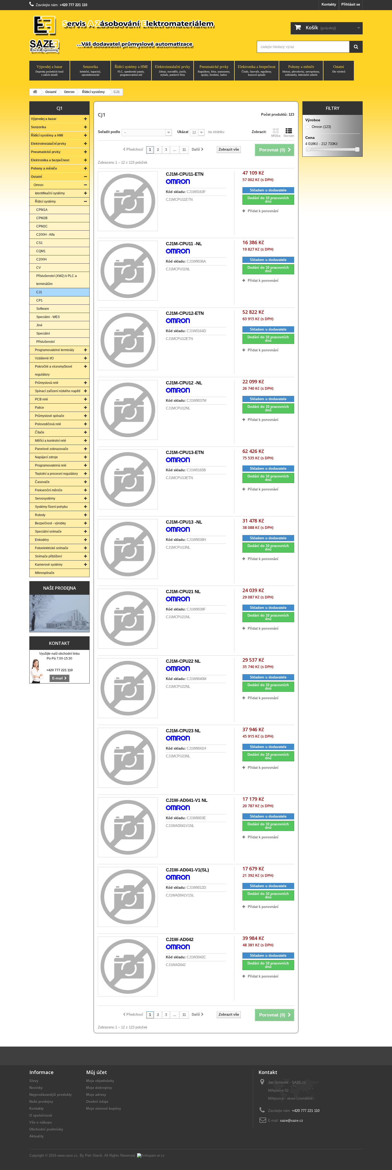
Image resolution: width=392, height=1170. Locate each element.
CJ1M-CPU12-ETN (185, 313)
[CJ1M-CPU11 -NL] (128, 270)
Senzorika (90, 70)
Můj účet (96, 1072)
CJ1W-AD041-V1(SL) (187, 870)
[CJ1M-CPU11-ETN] (128, 201)
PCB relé (41, 399)
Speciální (43, 333)
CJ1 (39, 292)
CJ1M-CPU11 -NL (184, 244)
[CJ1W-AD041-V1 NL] (128, 827)
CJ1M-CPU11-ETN (184, 174)
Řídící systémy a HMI (131, 70)
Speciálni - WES (48, 317)
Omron (38, 185)
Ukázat (182, 132)
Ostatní (338, 69)
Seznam (288, 135)
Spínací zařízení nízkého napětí (57, 391)
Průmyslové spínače (49, 416)
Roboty (40, 515)
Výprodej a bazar (49, 70)
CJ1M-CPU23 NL (183, 731)
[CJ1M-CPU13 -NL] (128, 549)
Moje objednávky (100, 1081)
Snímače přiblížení (48, 556)
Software (42, 309)
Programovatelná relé (50, 465)
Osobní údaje (97, 1102)
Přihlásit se (350, 4)
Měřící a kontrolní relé (50, 441)
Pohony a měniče (301, 70)
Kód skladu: (176, 192)
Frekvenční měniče (48, 490)
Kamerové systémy (48, 564)
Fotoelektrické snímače (51, 548)
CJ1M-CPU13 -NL (184, 522)
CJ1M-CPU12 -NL (184, 383)
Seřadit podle (109, 132)
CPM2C (42, 226)
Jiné (39, 325)
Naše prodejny (41, 1102)
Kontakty (329, 4)
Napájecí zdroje (46, 457)
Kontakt (59, 643)
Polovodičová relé (48, 424)
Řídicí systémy (45, 201)
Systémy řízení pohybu (51, 507)
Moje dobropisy (99, 1088)
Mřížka (275, 135)
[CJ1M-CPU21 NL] (128, 618)
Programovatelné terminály (54, 350)
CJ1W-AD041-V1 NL (186, 800)
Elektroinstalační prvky (172, 70)
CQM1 (41, 251)
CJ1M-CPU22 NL (183, 661)
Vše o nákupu (40, 1122)
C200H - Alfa (45, 234)
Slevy (33, 1081)
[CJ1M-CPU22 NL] (128, 688)
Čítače (39, 432)
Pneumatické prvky (214, 70)
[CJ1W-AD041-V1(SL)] (128, 897)
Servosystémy (45, 498)
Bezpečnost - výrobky (50, 523)
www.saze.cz (67, 1155)
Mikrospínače (44, 573)
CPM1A (41, 210)
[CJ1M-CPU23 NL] (128, 757)
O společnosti (40, 1115)
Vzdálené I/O (44, 358)
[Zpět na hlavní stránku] (35, 92)
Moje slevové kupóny (103, 1109)
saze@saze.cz (291, 1121)
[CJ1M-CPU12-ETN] (128, 340)
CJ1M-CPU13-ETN (185, 452)
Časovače (42, 482)
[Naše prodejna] (59, 613)
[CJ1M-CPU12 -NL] (128, 410)
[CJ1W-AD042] (128, 966)
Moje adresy (96, 1095)
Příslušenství (45, 342)
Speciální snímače (48, 531)
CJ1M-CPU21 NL (183, 591)
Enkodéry (42, 540)
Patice (39, 407)
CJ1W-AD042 (179, 939)
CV (38, 268)
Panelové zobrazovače (51, 449)
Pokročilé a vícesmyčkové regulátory (53, 370)
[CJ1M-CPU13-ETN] (128, 479)
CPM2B (41, 218)
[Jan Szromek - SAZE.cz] (138, 34)
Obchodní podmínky (46, 1129)
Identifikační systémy (50, 193)
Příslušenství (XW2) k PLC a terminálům (56, 280)
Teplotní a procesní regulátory (56, 474)
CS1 (39, 243)
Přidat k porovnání (263, 211)
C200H (41, 259)
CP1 (39, 300)
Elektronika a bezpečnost (256, 70)
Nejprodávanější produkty (50, 1095)
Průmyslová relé (46, 383)
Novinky (36, 1088)
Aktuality (36, 1136)
